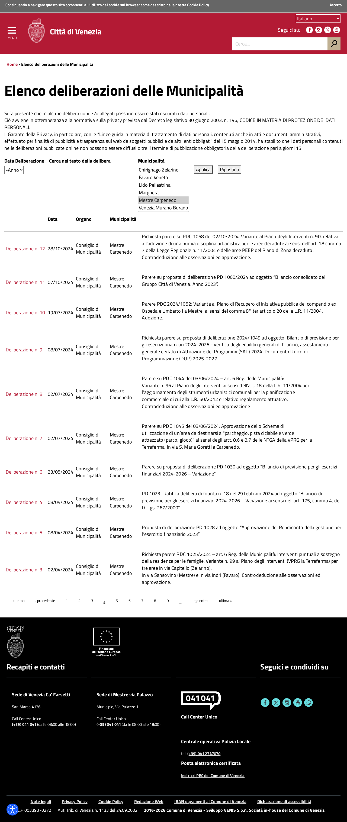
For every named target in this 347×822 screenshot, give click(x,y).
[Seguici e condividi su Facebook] (265, 702)
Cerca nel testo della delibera (80, 160)
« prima (18, 600)
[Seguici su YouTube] (336, 30)
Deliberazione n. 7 (24, 438)
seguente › (200, 600)
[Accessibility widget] (12, 809)
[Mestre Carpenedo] (163, 200)
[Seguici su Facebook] (309, 30)
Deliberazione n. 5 (24, 532)
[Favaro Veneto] (163, 177)
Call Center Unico (199, 717)
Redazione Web (148, 801)
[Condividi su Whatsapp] (308, 702)
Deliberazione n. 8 (24, 394)
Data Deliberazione (24, 160)
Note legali (41, 801)
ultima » (225, 600)
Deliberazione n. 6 (24, 471)
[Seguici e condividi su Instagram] (286, 702)
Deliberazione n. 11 (25, 282)
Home (12, 64)
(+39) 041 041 (24, 724)
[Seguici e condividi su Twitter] (276, 702)
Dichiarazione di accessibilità (284, 801)
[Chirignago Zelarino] (163, 170)
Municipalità (151, 160)
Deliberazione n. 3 (24, 569)
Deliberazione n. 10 (25, 312)
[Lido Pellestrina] (163, 185)
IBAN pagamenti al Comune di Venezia (210, 801)
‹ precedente (45, 600)
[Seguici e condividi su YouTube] (297, 702)
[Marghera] (163, 192)
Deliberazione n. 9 (24, 349)
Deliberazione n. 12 (25, 248)
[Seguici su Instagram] (318, 30)
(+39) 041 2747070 (204, 754)
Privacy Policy (75, 801)
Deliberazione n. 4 (24, 502)
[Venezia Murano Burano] (163, 208)
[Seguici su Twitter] (327, 30)
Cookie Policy (198, 5)
